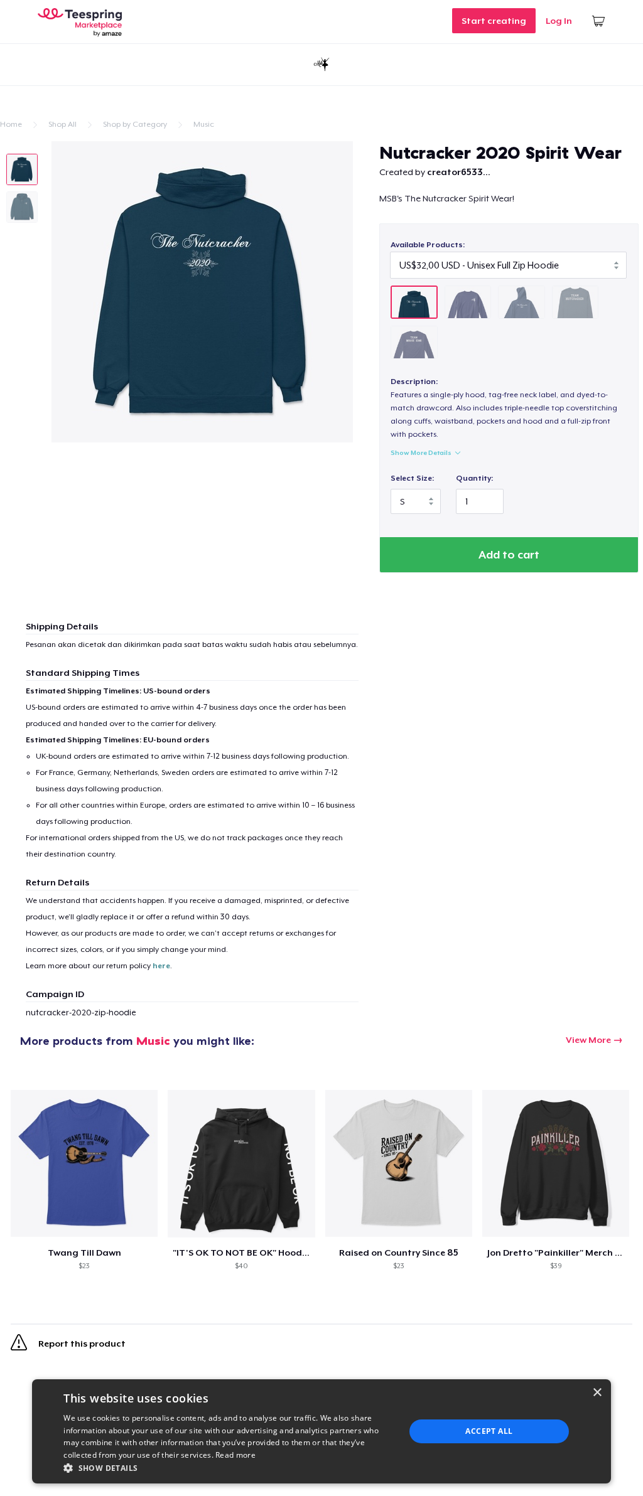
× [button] (597, 1392)
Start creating (494, 21)
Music (203, 124)
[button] (229, 1467)
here (161, 965)
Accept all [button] (488, 1431)
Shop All (62, 124)
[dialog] (321, 1431)
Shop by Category (135, 124)
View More (588, 1040)
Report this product (81, 1344)
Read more (235, 1455)
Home (11, 124)
